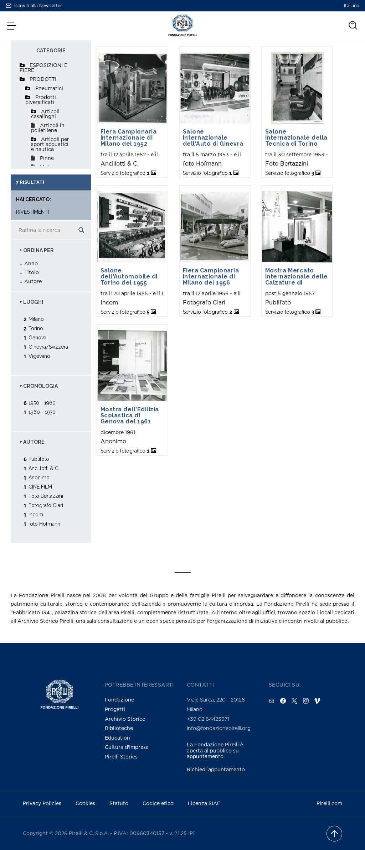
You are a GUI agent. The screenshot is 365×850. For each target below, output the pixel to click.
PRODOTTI (43, 79)
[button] (12, 25)
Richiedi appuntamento (216, 769)
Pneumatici (49, 88)
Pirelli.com (329, 803)
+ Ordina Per (37, 250)
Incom (36, 514)
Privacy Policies (42, 803)
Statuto (118, 803)
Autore (33, 281)
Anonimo (39, 477)
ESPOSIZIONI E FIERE (43, 67)
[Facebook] (283, 701)
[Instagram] (306, 701)
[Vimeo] (317, 701)
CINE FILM (40, 486)
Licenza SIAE (204, 803)
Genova (37, 337)
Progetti (115, 709)
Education (117, 737)
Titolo (31, 272)
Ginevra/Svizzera (48, 346)
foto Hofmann (44, 523)
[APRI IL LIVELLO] (22, 65)
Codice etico (158, 803)
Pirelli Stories (121, 756)
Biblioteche (119, 728)
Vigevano (39, 356)
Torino (36, 328)
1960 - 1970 (42, 411)
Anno (31, 263)
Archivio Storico (125, 718)
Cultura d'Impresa (127, 747)
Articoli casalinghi (45, 114)
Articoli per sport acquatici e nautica (50, 144)
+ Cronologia (39, 386)
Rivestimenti (32, 212)
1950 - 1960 (42, 402)
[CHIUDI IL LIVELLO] (22, 79)
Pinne (47, 158)
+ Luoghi (31, 302)
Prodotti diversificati (40, 99)
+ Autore (32, 442)
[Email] (271, 701)
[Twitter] (294, 701)
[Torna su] (334, 833)
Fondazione (119, 699)
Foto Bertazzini (46, 496)
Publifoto (39, 458)
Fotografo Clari (46, 505)
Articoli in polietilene (48, 127)
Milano (36, 319)
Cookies (85, 803)
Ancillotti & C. (44, 468)
